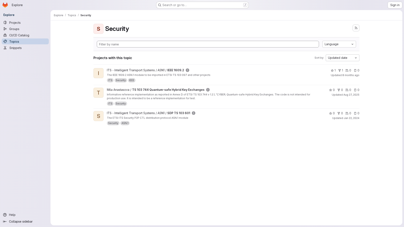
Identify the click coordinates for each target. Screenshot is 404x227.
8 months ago (350, 75)
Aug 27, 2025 (351, 94)
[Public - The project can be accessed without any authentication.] (187, 70)
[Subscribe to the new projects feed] (356, 28)
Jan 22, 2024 (351, 118)
